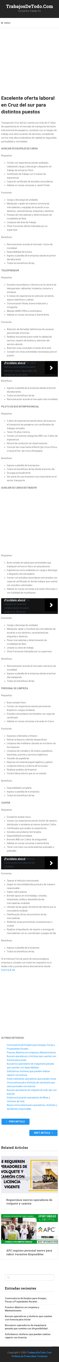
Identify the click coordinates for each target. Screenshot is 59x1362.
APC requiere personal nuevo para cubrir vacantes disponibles (29, 1252)
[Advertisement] (29, 63)
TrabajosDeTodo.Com (29, 6)
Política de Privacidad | (24, 1356)
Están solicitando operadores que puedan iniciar (31, 1078)
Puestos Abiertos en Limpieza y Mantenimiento (31, 1052)
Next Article (42, 1133)
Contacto (42, 1356)
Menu (7, 23)
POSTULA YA (8, 970)
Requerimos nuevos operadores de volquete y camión (29, 1201)
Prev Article (16, 1121)
